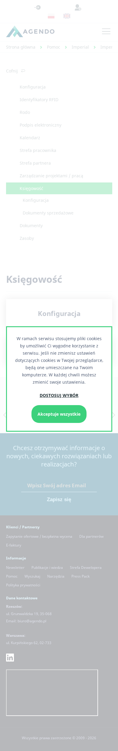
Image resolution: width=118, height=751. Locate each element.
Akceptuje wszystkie (59, 414)
